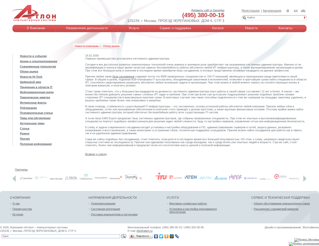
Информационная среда (37, 92)
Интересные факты (33, 102)
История (17, 214)
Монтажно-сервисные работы (188, 203)
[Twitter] (161, 236)
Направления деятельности (112, 197)
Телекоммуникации (103, 203)
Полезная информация (36, 143)
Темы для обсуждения (35, 118)
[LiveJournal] (177, 236)
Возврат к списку (96, 154)
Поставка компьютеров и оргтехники (114, 214)
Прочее (25, 138)
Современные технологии (38, 66)
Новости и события (33, 56)
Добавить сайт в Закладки (207, 10)
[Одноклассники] (166, 236)
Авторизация (272, 10)
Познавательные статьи (36, 112)
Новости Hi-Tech (31, 76)
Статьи (24, 128)
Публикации (28, 107)
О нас (16, 203)
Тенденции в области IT (36, 87)
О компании (20, 197)
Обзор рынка (29, 71)
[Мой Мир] (171, 236)
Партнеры (21, 169)
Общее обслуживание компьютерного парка (282, 203)
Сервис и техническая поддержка (280, 197)
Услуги (173, 197)
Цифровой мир (30, 81)
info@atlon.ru (145, 230)
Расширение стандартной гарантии (276, 208)
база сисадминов (123, 76)
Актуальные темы (32, 123)
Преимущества (22, 208)
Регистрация (251, 10)
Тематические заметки (35, 97)
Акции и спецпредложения (38, 61)
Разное (24, 133)
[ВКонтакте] (156, 236)
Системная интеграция (105, 208)
